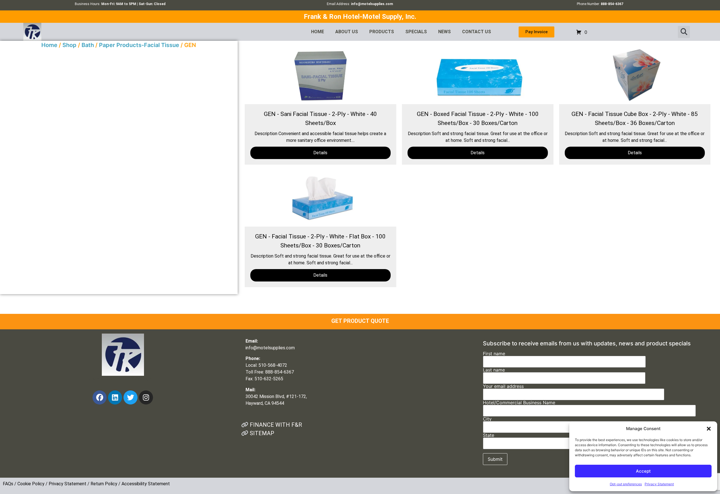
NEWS (444, 31)
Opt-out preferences (626, 484)
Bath (88, 45)
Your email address (503, 386)
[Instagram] (146, 397)
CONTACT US (476, 31)
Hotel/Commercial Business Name (519, 402)
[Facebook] (100, 397)
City (487, 419)
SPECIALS (416, 31)
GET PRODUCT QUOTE (360, 321)
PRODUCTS (381, 31)
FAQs (8, 483)
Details (320, 152)
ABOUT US (346, 31)
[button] (709, 429)
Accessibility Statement (146, 483)
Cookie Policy (30, 483)
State (488, 435)
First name (494, 353)
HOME (317, 31)
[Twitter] (130, 397)
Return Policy (104, 483)
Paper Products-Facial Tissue (139, 45)
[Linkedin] (115, 397)
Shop (69, 45)
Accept (643, 471)
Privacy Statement (659, 484)
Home (49, 45)
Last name (494, 370)
